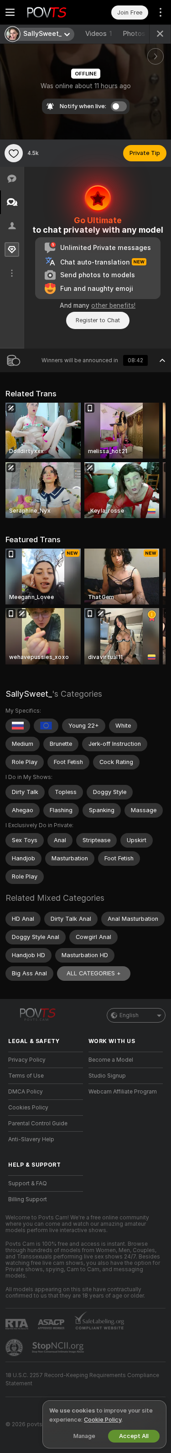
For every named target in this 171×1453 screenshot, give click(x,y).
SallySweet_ (28, 694)
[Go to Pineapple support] (15, 1347)
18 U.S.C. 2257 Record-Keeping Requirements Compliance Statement (82, 1379)
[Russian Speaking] (17, 726)
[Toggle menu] (10, 12)
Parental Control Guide (37, 1123)
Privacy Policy (27, 1060)
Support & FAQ (27, 1183)
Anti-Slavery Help (31, 1139)
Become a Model (110, 1060)
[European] (46, 726)
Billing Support (27, 1199)
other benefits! (113, 305)
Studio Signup (107, 1076)
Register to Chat (98, 320)
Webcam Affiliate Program (122, 1092)
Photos (137, 34)
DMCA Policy (25, 1092)
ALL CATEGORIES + (94, 973)
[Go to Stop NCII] (59, 1347)
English (129, 1015)
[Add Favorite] (14, 153)
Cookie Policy (102, 1419)
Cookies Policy (28, 1107)
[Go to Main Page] (53, 12)
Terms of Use (26, 1076)
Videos (98, 34)
